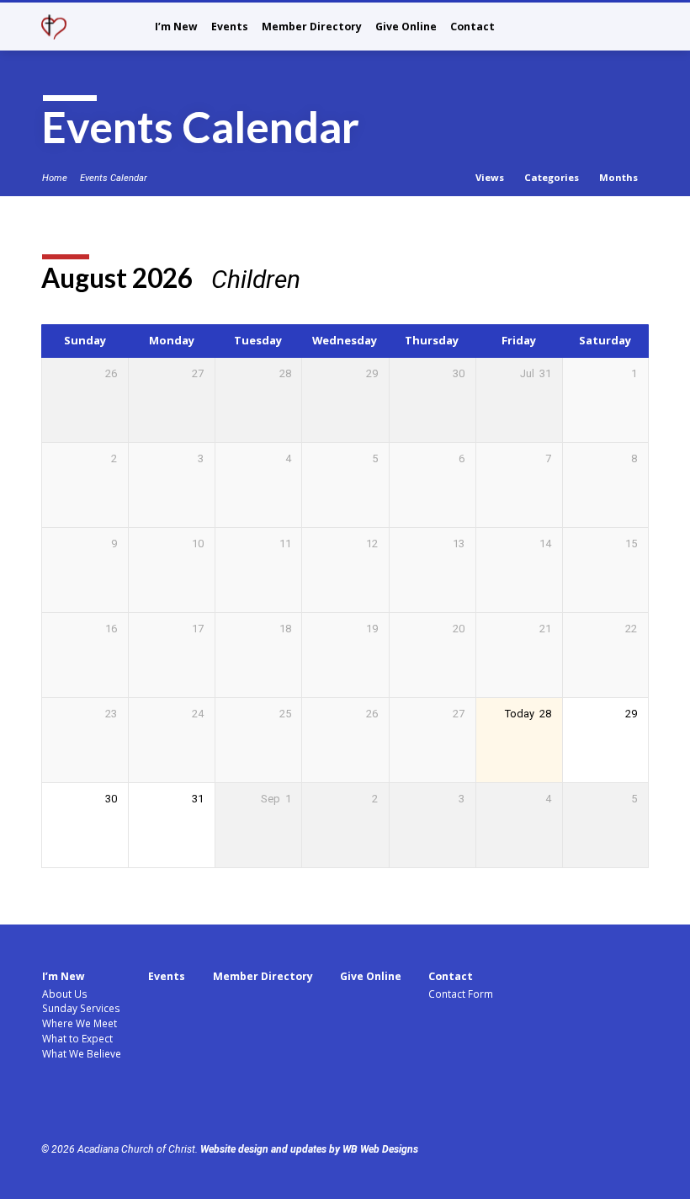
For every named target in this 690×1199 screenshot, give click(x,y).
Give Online (406, 26)
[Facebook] (49, 1103)
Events (229, 26)
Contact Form (460, 993)
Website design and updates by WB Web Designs (309, 1149)
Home (54, 178)
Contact (472, 26)
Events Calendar (113, 178)
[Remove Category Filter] (317, 279)
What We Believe (81, 1053)
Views (491, 177)
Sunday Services (81, 1008)
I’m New (176, 26)
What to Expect (77, 1038)
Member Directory (312, 26)
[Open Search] (642, 28)
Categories (552, 177)
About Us (65, 993)
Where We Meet (79, 1023)
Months (619, 177)
